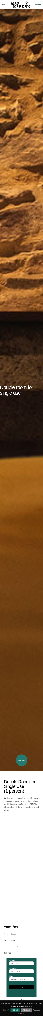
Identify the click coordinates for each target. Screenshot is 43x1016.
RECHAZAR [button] (26, 1010)
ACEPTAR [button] (15, 1010)
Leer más (6, 1010)
